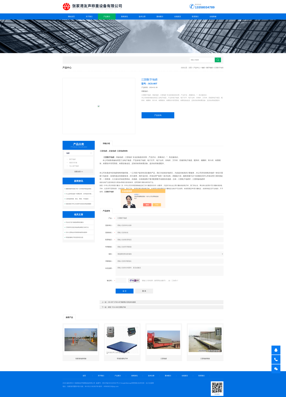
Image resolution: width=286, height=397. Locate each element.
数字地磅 (209, 68)
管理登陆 (134, 383)
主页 (190, 68)
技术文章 (142, 16)
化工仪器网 (150, 383)
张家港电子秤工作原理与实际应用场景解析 (78, 204)
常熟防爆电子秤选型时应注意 (74, 237)
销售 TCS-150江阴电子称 (117, 307)
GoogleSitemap (125, 383)
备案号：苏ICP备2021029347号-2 (108, 383)
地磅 (203, 68)
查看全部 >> (78, 171)
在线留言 (177, 16)
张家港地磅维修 (80, 358)
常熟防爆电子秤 (122, 358)
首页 (84, 376)
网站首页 (71, 16)
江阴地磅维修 (205, 358)
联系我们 (195, 16)
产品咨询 (157, 115)
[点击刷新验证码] (134, 280)
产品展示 (106, 16)
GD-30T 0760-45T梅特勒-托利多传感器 (122, 302)
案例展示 (160, 16)
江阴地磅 (164, 358)
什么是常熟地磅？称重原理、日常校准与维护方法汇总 (80, 194)
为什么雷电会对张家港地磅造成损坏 (76, 232)
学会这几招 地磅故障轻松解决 (75, 222)
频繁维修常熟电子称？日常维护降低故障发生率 (80, 189)
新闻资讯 (124, 16)
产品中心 (196, 68)
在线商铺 (213, 16)
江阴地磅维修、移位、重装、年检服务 (77, 199)
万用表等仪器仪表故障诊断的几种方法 (77, 227)
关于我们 (89, 16)
